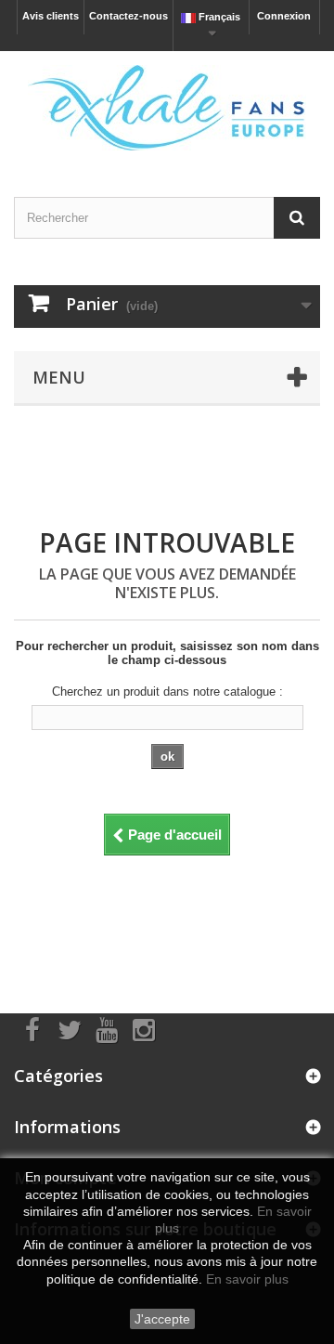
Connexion (284, 15)
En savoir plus (247, 1279)
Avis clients (50, 15)
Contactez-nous (128, 15)
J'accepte (162, 1318)
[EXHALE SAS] (167, 107)
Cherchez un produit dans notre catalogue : (167, 691)
